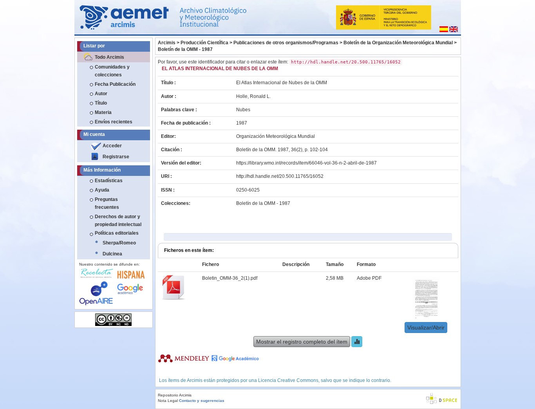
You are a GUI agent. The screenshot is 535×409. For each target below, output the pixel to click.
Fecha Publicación (115, 84)
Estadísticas (109, 180)
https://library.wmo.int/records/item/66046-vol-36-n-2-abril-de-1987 (306, 163)
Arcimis (166, 42)
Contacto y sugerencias (201, 400)
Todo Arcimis (109, 57)
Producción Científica (204, 42)
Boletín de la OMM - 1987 (185, 49)
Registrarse (116, 156)
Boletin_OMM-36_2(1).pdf (229, 278)
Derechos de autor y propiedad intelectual (118, 220)
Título (101, 103)
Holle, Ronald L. (253, 96)
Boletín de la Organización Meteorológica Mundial (398, 42)
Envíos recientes (113, 122)
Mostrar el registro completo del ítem (301, 341)
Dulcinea (112, 254)
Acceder (112, 145)
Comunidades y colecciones (112, 71)
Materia (103, 112)
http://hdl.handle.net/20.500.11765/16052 (280, 176)
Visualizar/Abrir (426, 327)
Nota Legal (168, 400)
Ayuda (102, 190)
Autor (101, 93)
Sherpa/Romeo (119, 243)
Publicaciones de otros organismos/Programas (285, 42)
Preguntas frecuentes (107, 203)
